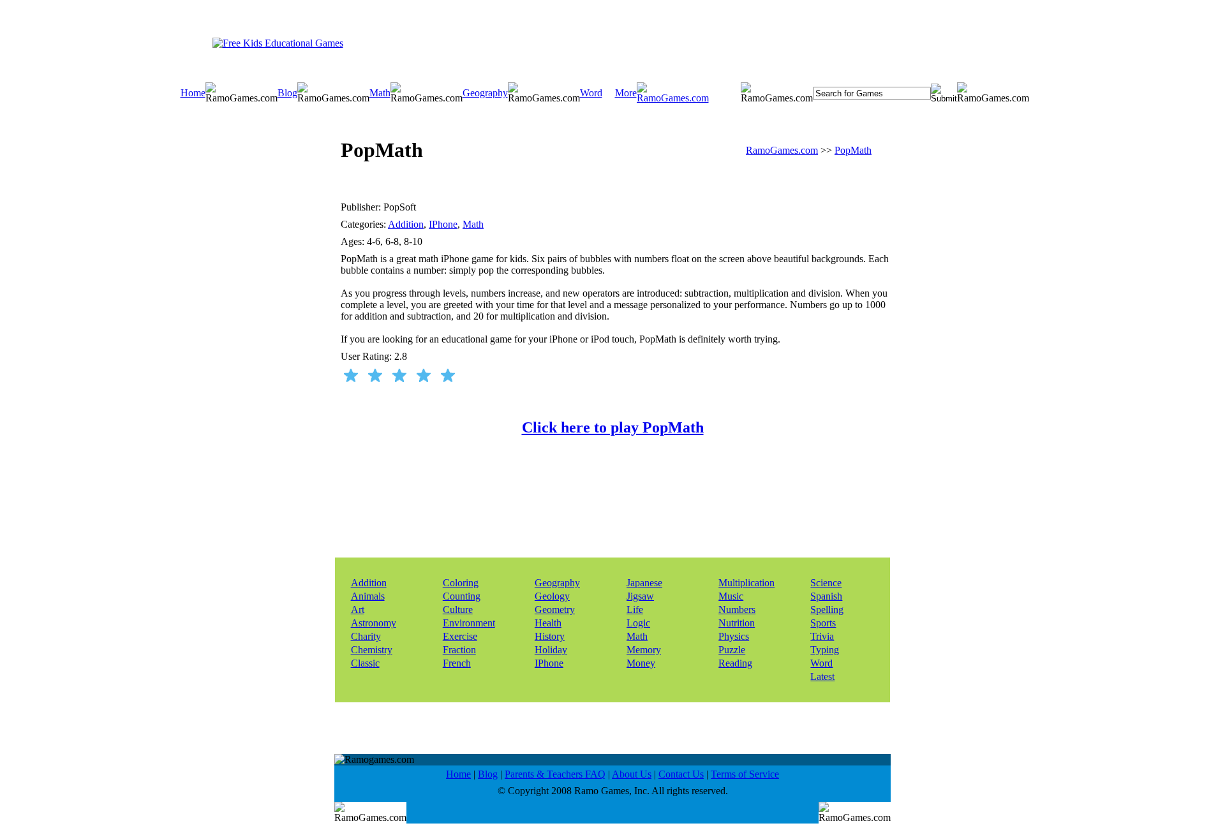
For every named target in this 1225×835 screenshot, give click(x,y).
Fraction (459, 649)
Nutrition (736, 622)
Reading (735, 663)
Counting (461, 596)
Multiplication (746, 582)
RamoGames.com (782, 150)
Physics (733, 636)
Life (635, 609)
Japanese (644, 582)
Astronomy (373, 622)
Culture (458, 609)
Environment (469, 622)
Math (379, 92)
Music (730, 596)
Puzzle (731, 649)
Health (548, 622)
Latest (822, 676)
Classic (365, 663)
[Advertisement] (598, 43)
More (626, 92)
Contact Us (681, 774)
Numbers (736, 609)
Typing (824, 649)
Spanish (826, 596)
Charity (366, 636)
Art (357, 609)
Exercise (460, 636)
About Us (631, 774)
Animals (368, 596)
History (550, 636)
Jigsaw (640, 596)
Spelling (826, 609)
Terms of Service (745, 774)
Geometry (555, 609)
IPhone (443, 224)
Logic (638, 622)
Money (641, 663)
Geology (552, 596)
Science (826, 582)
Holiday (551, 649)
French (457, 663)
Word (591, 92)
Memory (644, 649)
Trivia (822, 636)
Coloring (461, 582)
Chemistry (371, 649)
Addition (406, 224)
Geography (485, 92)
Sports (823, 622)
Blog (287, 92)
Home (193, 92)
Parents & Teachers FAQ (555, 774)
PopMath (853, 150)
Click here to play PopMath (613, 427)
